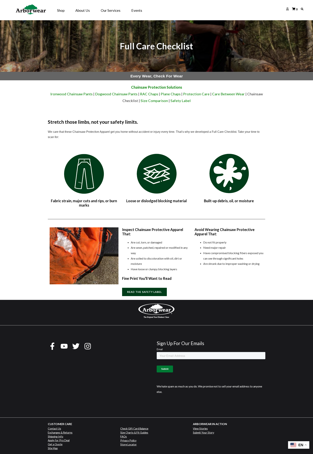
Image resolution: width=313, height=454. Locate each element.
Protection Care (196, 94)
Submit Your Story (203, 432)
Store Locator (128, 444)
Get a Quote (55, 444)
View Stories (200, 428)
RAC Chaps (149, 94)
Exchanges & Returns (60, 432)
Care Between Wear (228, 94)
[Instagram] (87, 346)
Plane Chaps (171, 94)
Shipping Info (55, 436)
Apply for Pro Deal (59, 440)
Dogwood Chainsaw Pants (116, 94)
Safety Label (180, 100)
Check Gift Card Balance (134, 428)
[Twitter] (76, 346)
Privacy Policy (128, 440)
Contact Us (54, 428)
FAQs (123, 436)
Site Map (53, 448)
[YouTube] (64, 346)
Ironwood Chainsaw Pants (71, 94)
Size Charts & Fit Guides (134, 432)
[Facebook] (52, 346)
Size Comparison (154, 100)
